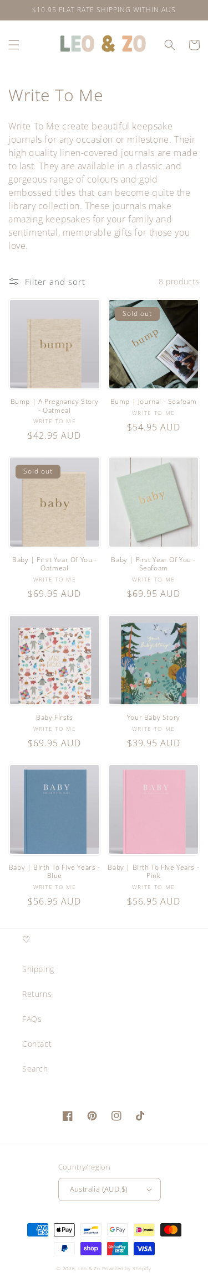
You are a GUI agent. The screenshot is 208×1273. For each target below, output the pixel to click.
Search (35, 1068)
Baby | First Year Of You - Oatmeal (54, 564)
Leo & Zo (89, 1268)
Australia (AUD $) (99, 1189)
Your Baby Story (153, 717)
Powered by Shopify (126, 1268)
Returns (37, 994)
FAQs (32, 1019)
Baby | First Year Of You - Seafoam (153, 564)
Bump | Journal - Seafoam (153, 401)
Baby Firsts (54, 717)
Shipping (38, 969)
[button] (14, 45)
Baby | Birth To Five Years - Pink (153, 871)
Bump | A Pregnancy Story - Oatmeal (55, 405)
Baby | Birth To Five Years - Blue (54, 871)
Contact (37, 1043)
